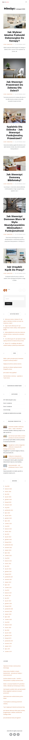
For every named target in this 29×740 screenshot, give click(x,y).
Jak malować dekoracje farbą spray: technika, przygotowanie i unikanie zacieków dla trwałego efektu (14, 712)
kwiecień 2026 (8, 489)
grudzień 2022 (8, 539)
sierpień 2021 (8, 582)
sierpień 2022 (8, 550)
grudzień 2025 (8, 499)
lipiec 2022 (7, 553)
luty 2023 (7, 534)
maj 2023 (7, 526)
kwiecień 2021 (8, 593)
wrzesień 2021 (8, 579)
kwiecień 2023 (8, 529)
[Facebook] (10, 734)
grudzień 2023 (8, 518)
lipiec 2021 (7, 585)
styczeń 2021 (8, 601)
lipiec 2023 (7, 521)
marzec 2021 (8, 595)
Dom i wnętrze (8, 44)
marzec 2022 (8, 563)
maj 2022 (7, 558)
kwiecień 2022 (8, 561)
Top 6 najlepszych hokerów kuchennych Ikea (14, 707)
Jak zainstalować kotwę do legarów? (12, 717)
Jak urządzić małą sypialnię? (10, 372)
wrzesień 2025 (8, 505)
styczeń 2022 (8, 569)
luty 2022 (7, 566)
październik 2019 (9, 641)
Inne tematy (6, 410)
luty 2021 (7, 598)
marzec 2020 (8, 627)
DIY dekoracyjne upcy (9, 400)
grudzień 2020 (8, 603)
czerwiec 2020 (8, 619)
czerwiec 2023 (8, 523)
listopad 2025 (8, 502)
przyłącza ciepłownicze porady (12, 413)
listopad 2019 (8, 638)
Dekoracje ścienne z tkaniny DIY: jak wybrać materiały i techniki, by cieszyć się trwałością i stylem (13, 321)
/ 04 (9, 289)
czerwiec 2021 (8, 587)
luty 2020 (7, 630)
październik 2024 (9, 510)
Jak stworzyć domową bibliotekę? (14, 177)
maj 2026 (7, 486)
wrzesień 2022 (8, 547)
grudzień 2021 (8, 571)
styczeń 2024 (8, 515)
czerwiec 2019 (8, 651)
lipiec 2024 (7, 513)
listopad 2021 (8, 574)
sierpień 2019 (8, 646)
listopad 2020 (8, 606)
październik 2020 (9, 609)
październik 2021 (9, 577)
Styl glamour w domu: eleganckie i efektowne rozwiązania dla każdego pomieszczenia (14, 447)
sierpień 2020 (8, 614)
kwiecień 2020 (8, 625)
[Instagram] (18, 734)
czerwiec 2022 (8, 555)
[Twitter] (14, 734)
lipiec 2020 (7, 617)
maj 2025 (7, 507)
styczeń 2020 (8, 633)
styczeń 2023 (8, 537)
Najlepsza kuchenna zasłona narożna (12, 364)
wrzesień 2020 (8, 611)
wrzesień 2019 (8, 643)
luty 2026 (7, 494)
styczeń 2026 (8, 497)
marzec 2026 (8, 491)
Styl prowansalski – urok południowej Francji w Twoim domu (13, 467)
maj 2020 (7, 622)
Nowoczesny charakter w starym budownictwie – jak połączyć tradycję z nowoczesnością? (12, 673)
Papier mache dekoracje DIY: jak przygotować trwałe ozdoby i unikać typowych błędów (14, 327)
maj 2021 (7, 590)
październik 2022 (9, 545)
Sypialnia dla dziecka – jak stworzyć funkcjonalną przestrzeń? (14, 132)
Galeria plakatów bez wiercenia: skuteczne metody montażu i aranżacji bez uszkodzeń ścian (14, 334)
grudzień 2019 (8, 635)
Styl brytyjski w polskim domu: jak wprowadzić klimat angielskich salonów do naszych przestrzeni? (14, 691)
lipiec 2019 (7, 648)
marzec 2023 (8, 531)
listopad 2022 (8, 542)
